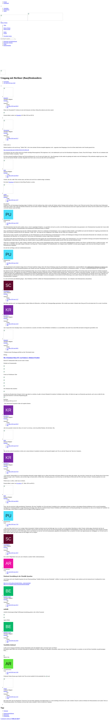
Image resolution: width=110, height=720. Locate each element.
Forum (5, 33)
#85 (7, 224)
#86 (7, 264)
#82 (7, 139)
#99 (7, 673)
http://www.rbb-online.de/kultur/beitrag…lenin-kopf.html (17, 583)
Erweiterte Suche (8, 36)
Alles (5, 25)
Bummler (19, 115)
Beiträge (6, 100)
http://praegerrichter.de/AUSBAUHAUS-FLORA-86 (16, 150)
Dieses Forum (7, 29)
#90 (7, 425)
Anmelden (6, 8)
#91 (7, 447)
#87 (7, 300)
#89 (7, 349)
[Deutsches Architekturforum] (32, 20)
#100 (8, 698)
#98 (7, 642)
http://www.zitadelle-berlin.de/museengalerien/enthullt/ (16, 584)
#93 (7, 502)
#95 (7, 554)
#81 (7, 107)
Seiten (5, 32)
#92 (7, 473)
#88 (7, 325)
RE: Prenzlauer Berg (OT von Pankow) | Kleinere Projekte (22, 357)
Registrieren (6, 9)
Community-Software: (10, 718)
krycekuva (19, 483)
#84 (7, 201)
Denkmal (6, 711)
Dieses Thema (7, 28)
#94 (7, 525)
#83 (7, 177)
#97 (7, 606)
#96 (7, 573)
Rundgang (11, 182)
